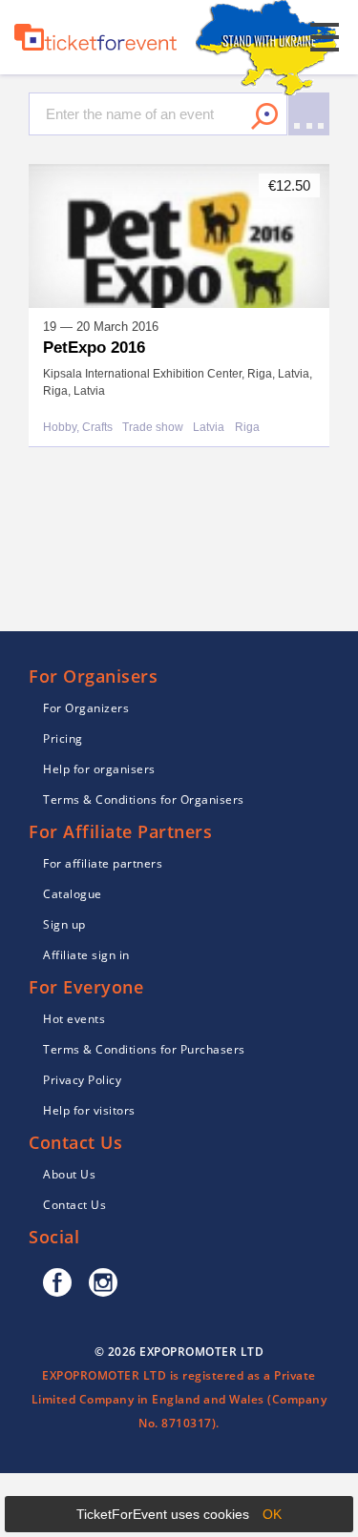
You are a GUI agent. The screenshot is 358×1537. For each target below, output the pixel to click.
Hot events (74, 1019)
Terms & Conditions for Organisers (143, 799)
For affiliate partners (102, 863)
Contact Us (74, 1205)
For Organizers (86, 708)
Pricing (63, 738)
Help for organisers (99, 769)
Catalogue (72, 894)
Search (264, 116)
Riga (247, 427)
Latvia (208, 427)
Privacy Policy (82, 1080)
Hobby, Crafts (78, 427)
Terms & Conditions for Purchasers (144, 1049)
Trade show (152, 427)
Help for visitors (89, 1110)
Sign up (64, 924)
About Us (69, 1174)
